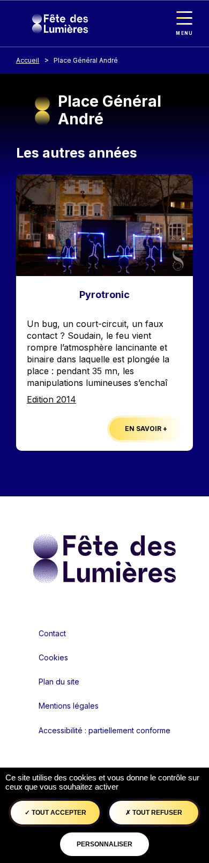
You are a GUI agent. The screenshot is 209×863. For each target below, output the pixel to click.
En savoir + (146, 429)
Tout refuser (156, 812)
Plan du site (59, 681)
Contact (52, 633)
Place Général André (86, 60)
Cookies (53, 657)
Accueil (27, 60)
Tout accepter (58, 812)
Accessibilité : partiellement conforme (104, 730)
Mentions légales (69, 705)
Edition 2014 (51, 399)
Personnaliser (104, 844)
